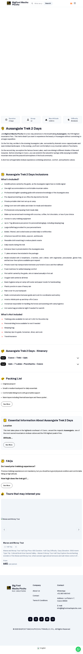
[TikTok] (41, 619)
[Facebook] (30, 619)
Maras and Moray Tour (13, 543)
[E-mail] (53, 619)
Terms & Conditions (40, 600)
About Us (36, 591)
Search (48, 3)
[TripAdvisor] (47, 619)
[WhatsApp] (78, 649)
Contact (36, 596)
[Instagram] (36, 619)
